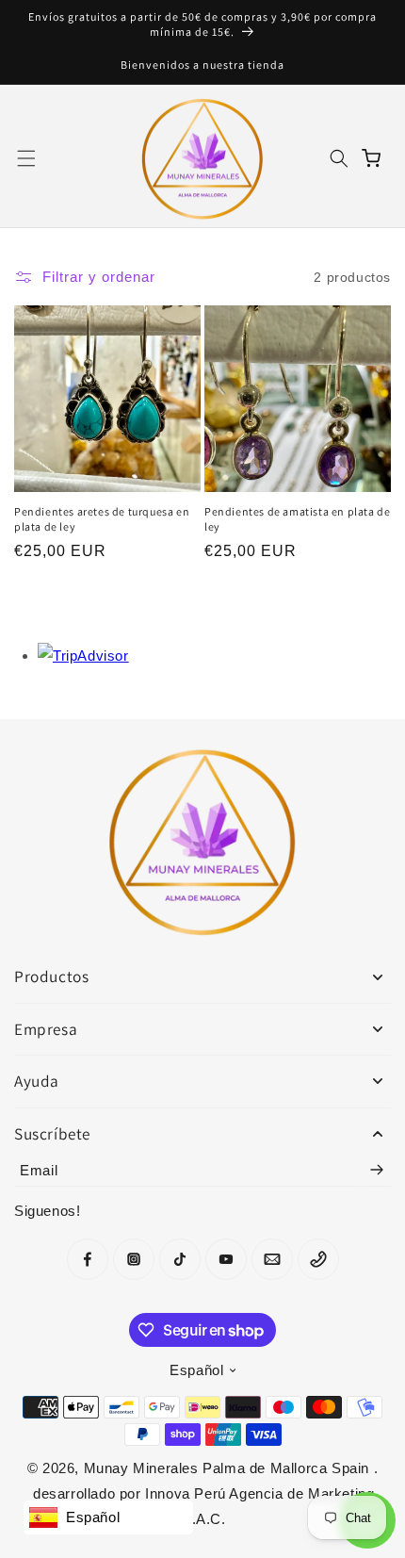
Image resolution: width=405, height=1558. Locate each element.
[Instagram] (133, 1259)
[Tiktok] (180, 1259)
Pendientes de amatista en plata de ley (297, 518)
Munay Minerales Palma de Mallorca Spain (229, 1468)
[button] (26, 158)
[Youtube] (226, 1259)
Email (38, 1170)
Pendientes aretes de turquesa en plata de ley (101, 518)
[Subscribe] (377, 1170)
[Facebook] (87, 1259)
